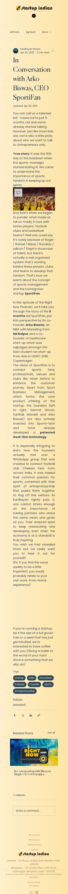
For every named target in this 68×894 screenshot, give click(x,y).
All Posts (14, 32)
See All (51, 732)
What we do (34, 840)
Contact (34, 849)
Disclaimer (34, 885)
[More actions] (53, 51)
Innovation (46, 678)
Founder (34, 684)
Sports (48, 684)
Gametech (19, 704)
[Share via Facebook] (14, 715)
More (45, 32)
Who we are (34, 835)
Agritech (31, 32)
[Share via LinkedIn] (30, 715)
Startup (19, 678)
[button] (34, 199)
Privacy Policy (34, 882)
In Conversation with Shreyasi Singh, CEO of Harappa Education (32, 773)
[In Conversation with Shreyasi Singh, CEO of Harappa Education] (34, 752)
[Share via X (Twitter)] (22, 715)
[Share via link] (38, 715)
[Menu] (34, 15)
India (31, 678)
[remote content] (34, 606)
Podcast (19, 684)
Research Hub (34, 844)
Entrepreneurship (25, 691)
